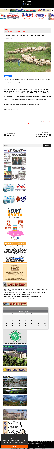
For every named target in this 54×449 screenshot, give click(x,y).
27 (31, 325)
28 (38, 325)
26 (25, 325)
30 (6, 327)
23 (6, 325)
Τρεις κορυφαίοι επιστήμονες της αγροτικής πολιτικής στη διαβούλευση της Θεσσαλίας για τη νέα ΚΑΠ (24, 292)
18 (19, 323)
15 (45, 320)
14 (38, 320)
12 (25, 320)
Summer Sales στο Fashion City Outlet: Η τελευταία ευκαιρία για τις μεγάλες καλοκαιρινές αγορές (24, 296)
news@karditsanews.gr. (37, 443)
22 (45, 323)
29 (45, 325)
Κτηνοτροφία (17, 31)
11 (19, 320)
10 (12, 320)
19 (25, 323)
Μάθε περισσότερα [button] (19, 442)
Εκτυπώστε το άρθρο (47, 121)
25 (19, 325)
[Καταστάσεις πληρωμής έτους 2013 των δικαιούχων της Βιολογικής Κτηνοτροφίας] (27, 57)
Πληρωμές (23, 31)
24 (12, 325)
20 (31, 323)
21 (38, 323)
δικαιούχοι (10, 31)
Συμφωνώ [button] (14, 446)
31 (12, 327)
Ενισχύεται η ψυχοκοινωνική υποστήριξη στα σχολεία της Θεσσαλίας (18, 294)
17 (12, 323)
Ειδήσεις (7, 30)
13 (31, 320)
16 (6, 323)
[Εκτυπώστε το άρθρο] (41, 121)
